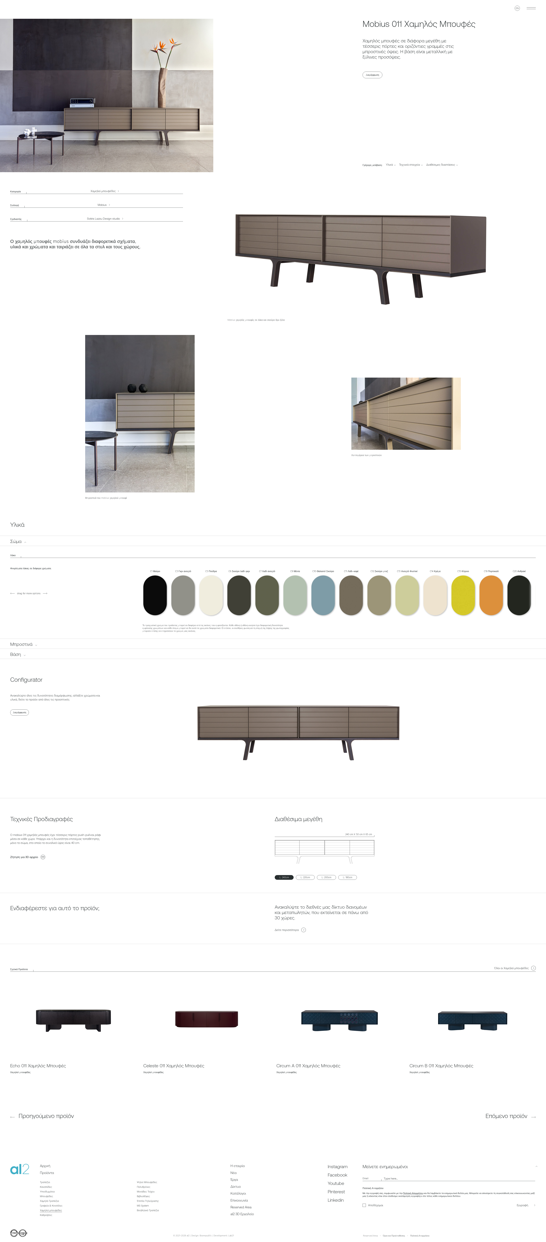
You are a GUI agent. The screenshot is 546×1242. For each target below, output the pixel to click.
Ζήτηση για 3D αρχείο (24, 857)
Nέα (233, 1173)
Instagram (338, 1166)
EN (517, 8)
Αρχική (45, 1166)
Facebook (337, 1175)
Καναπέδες (46, 1186)
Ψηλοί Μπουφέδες (147, 1182)
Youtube (336, 1183)
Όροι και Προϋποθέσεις (394, 1235)
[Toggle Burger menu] (531, 8)
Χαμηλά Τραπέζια (49, 1201)
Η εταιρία (237, 1166)
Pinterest (336, 1191)
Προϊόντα (47, 1173)
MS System (143, 1205)
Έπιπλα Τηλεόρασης (148, 1201)
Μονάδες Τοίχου (146, 1191)
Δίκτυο (235, 1186)
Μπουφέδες (46, 1196)
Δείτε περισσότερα (287, 929)
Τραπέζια (45, 1182)
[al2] (19, 8)
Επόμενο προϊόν (507, 1115)
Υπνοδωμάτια (47, 1191)
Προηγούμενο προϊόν (45, 1115)
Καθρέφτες (46, 1215)
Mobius (102, 204)
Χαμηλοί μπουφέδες (103, 191)
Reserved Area (241, 1207)
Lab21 (231, 1235)
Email (365, 1178)
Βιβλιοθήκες (143, 1196)
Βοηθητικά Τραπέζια (148, 1210)
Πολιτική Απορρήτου (413, 1193)
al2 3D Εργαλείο (242, 1214)
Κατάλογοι (238, 1193)
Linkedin (336, 1200)
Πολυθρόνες (143, 1186)
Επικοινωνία (239, 1200)
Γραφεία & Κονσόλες (51, 1205)
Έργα (234, 1179)
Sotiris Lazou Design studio (103, 218)
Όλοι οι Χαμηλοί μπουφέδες (511, 968)
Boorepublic (206, 1235)
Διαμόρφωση (372, 74)
